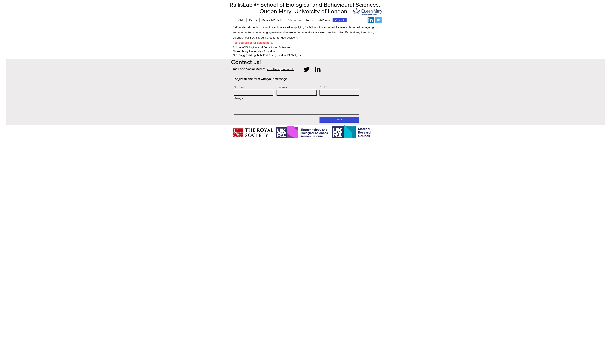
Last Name (282, 87)
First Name (239, 87)
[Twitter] (378, 20)
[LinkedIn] (371, 20)
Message (238, 98)
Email (322, 87)
